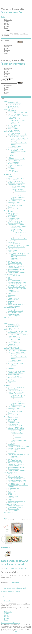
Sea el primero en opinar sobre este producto (13, 568)
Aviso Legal (16, 623)
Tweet (2, 596)
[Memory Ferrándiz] (13, 12)
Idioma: (3, 31)
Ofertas (3, 17)
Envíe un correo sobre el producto (10, 591)
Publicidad (7, 24)
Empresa (6, 26)
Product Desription (9, 601)
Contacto (6, 21)
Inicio (5, 518)
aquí (16, 631)
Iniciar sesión (8, 20)
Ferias (6, 23)
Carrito (6, 28)
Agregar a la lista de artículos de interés (15, 588)
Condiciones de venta (7, 623)
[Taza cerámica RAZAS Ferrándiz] (7, 556)
